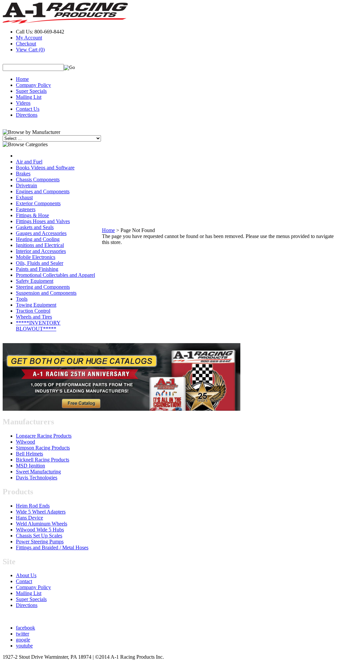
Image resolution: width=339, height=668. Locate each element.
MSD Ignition (30, 465)
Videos (23, 103)
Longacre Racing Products (44, 436)
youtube (24, 645)
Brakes (23, 173)
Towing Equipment (36, 305)
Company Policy (33, 85)
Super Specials (31, 91)
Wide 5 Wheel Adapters (41, 512)
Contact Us (27, 109)
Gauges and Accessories (41, 233)
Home (22, 79)
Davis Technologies (36, 477)
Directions (26, 115)
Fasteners (25, 209)
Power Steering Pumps (40, 541)
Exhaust (24, 197)
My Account (29, 37)
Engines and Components (43, 191)
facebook (25, 628)
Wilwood (25, 442)
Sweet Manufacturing (38, 471)
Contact (24, 581)
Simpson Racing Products (43, 448)
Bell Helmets (29, 453)
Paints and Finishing (37, 269)
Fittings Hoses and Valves (43, 221)
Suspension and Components (46, 293)
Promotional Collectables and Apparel (55, 275)
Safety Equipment (34, 281)
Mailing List (28, 97)
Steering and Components (43, 287)
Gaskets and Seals (35, 227)
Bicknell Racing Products (42, 459)
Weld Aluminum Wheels (41, 523)
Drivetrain (26, 185)
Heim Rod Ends (33, 506)
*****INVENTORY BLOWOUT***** (38, 326)
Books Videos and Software (45, 167)
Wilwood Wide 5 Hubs (40, 529)
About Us (26, 575)
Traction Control (33, 311)
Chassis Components (38, 179)
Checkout (26, 43)
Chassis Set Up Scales (39, 535)
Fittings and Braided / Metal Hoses (52, 547)
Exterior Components (38, 203)
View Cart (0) (30, 49)
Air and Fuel (29, 161)
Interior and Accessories (41, 251)
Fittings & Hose (32, 215)
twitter (22, 634)
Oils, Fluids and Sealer (39, 263)
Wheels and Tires (34, 317)
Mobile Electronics (35, 257)
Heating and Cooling (38, 239)
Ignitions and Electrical (40, 245)
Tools (21, 299)
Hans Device (29, 517)
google (23, 639)
